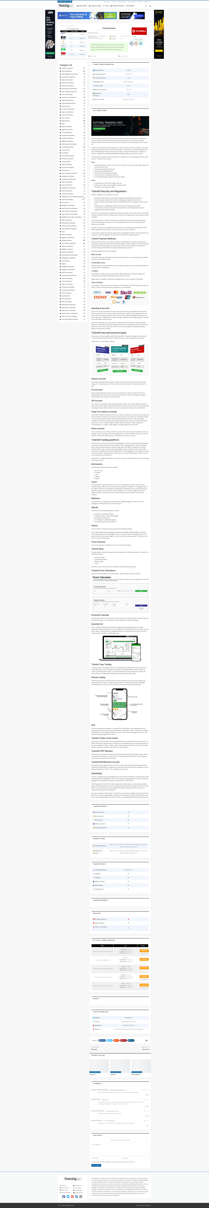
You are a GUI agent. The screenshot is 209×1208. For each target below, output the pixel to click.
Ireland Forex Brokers (68, 193)
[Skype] (76, 1197)
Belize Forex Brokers (67, 80)
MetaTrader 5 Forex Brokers (69, 211)
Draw (63, 123)
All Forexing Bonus (67, 71)
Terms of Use (107, 1)
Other (107, 6)
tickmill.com (128, 1018)
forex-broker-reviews (68, 155)
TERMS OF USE (64, 1190)
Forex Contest (66, 150)
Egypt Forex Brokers (67, 129)
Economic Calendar (118, 6)
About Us (140, 1)
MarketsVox (145, 1049)
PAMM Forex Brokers (67, 249)
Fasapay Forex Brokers (68, 135)
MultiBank (94, 1049)
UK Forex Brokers (66, 293)
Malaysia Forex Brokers (68, 205)
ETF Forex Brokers (67, 132)
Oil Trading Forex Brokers (69, 243)
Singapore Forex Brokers (68, 269)
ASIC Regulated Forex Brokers (70, 74)
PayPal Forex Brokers (67, 252)
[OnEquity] (120, 1066)
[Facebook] (63, 1197)
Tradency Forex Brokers (68, 290)
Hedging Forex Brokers (68, 176)
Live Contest (65, 202)
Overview (82, 34)
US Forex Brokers (66, 298)
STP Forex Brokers (67, 281)
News (63, 231)
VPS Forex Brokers (67, 301)
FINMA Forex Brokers (67, 141)
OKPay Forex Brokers (67, 246)
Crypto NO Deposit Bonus (69, 103)
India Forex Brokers (67, 185)
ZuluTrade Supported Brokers (70, 319)
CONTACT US (77, 1185)
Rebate (64, 263)
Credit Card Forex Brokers (69, 97)
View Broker (144, 953)
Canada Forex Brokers (68, 85)
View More (144, 950)
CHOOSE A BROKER (65, 1192)
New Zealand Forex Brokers (69, 228)
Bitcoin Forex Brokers (68, 82)
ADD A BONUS (77, 1188)
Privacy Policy (147, 1)
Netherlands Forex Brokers (69, 225)
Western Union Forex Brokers (70, 313)
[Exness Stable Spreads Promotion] (159, 34)
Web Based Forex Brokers (69, 304)
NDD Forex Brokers (67, 220)
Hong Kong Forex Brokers (69, 179)
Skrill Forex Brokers (67, 272)
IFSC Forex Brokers (67, 182)
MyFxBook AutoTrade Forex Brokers (72, 217)
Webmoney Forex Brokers (69, 307)
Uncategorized (66, 296)
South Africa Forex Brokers (69, 275)
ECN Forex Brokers (67, 126)
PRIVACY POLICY (65, 1187)
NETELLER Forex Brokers (68, 223)
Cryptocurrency (66, 106)
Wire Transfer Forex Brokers (69, 316)
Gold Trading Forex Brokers (69, 173)
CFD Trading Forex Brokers (69, 91)
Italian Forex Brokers (67, 199)
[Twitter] (68, 1197)
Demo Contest (66, 118)
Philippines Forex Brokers (69, 258)
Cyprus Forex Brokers (68, 112)
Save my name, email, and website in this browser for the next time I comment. (114, 1162)
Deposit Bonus (66, 120)
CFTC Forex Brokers (67, 94)
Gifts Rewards (66, 170)
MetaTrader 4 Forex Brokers (69, 208)
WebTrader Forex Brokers (69, 310)
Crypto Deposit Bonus (68, 100)
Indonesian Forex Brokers (69, 188)
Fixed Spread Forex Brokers (69, 144)
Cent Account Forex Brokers (69, 88)
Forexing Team (147, 1205)
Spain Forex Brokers (67, 278)
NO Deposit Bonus (67, 240)
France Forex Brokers (68, 158)
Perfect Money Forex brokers (70, 255)
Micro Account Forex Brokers (70, 214)
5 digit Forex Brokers (67, 68)
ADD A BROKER (78, 1190)
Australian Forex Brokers (68, 77)
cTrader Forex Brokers (68, 109)
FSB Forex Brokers (67, 164)
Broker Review (82, 6)
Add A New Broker (122, 1)
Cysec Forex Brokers (67, 115)
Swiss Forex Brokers (67, 284)
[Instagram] (80, 1197)
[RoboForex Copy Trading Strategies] (87, 15)
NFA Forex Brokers (67, 234)
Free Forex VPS (66, 161)
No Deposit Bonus (95, 6)
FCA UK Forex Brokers (68, 138)
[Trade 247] (99, 1066)
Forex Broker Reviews (67, 147)
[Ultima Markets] (141, 1066)
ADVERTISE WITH (78, 1192)
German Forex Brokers (68, 167)
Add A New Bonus (132, 1)
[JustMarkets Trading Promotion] (132, 15)
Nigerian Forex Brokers (68, 237)
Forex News (65, 153)
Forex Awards (130, 6)
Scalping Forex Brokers (68, 266)
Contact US (114, 1)
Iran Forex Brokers (67, 191)
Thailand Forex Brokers (68, 287)
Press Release (66, 261)
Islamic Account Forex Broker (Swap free (73, 196)
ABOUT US (63, 1185)
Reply (147, 1095)
